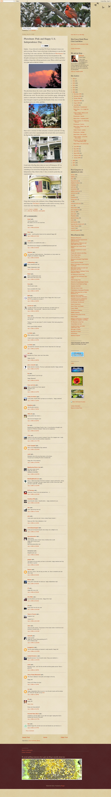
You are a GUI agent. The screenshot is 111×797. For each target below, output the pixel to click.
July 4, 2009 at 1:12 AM (33, 523)
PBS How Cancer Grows (76, 288)
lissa (29, 284)
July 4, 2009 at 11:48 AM (33, 642)
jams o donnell (31, 364)
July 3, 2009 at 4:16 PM (33, 348)
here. (43, 692)
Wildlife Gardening (75, 312)
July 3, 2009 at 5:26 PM (33, 380)
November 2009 (78, 96)
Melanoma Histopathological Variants (79, 282)
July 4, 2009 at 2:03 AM (33, 546)
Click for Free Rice (75, 257)
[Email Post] (41, 209)
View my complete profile (77, 71)
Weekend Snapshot (75, 335)
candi (29, 454)
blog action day (74, 180)
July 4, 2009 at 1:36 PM (33, 670)
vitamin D (73, 228)
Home (45, 737)
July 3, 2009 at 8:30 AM (33, 247)
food (72, 195)
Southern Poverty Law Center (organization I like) (78, 326)
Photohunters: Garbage (79, 132)
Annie (29, 315)
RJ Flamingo (31, 490)
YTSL (29, 435)
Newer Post (26, 737)
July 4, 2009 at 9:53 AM (33, 600)
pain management (75, 209)
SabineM (30, 635)
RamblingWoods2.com (33, 478)
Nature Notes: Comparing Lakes (81, 118)
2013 (74, 83)
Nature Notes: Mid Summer (80, 134)
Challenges (73, 185)
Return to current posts (27, 750)
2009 (74, 92)
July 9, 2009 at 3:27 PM (33, 727)
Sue (28, 425)
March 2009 (77, 153)
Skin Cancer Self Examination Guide (79, 44)
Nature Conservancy (76, 304)
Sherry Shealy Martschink (34, 674)
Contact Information (75, 48)
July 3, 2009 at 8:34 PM (33, 420)
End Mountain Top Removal (77, 302)
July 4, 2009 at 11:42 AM (33, 631)
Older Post (64, 737)
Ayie (29, 723)
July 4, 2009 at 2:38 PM (33, 694)
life (71, 201)
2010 (74, 89)
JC (28, 588)
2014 (74, 81)
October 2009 (77, 98)
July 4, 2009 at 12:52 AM (33, 503)
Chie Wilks (30, 597)
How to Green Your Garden (77, 306)
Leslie (29, 240)
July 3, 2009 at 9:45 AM (33, 257)
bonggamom (31, 647)
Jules (29, 625)
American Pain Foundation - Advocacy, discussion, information (79, 296)
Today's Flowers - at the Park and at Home (80, 137)
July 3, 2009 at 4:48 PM (33, 360)
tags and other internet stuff (77, 224)
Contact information (75, 406)
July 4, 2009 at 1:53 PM (33, 684)
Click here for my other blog (77, 34)
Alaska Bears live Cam (76, 324)
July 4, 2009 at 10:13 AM (33, 621)
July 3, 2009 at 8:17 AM (33, 236)
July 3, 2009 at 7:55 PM (33, 409)
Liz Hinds (30, 333)
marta (29, 664)
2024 (74, 78)
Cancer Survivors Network (77, 262)
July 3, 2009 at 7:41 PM (33, 400)
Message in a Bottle (75, 329)
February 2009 (77, 155)
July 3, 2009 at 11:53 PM (33, 494)
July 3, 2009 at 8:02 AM (33, 227)
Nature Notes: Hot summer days (81, 143)
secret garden (42, 210)
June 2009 (76, 146)
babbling (73, 176)
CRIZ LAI (30, 413)
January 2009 (77, 157)
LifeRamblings (31, 262)
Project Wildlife (74, 308)
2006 (74, 165)
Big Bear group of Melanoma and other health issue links (78, 243)
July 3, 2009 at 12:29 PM (33, 279)
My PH (29, 299)
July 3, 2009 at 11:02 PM (33, 474)
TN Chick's (36, 203)
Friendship (73, 197)
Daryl (29, 232)
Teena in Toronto (32, 614)
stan (29, 507)
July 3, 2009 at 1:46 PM (33, 291)
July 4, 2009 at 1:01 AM (33, 511)
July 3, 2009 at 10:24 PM (33, 449)
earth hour (73, 187)
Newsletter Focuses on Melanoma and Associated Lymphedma (79, 299)
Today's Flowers (74, 226)
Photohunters (59, 53)
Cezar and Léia (31, 385)
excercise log (74, 193)
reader (72, 363)
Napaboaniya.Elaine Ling (34, 467)
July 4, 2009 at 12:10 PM (33, 651)
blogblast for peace (75, 183)
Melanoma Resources (76, 237)
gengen (29, 559)
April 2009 (76, 151)
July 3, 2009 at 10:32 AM (33, 269)
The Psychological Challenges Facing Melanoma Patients (80, 272)
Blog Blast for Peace (76, 331)
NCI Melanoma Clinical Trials (78, 274)
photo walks (74, 213)
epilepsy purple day (75, 191)
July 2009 (76, 105)
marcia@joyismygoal (33, 527)
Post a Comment (30, 730)
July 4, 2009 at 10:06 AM (33, 609)
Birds (72, 178)
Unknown (30, 252)
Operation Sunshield (75, 286)
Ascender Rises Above (33, 713)
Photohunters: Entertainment (80, 107)
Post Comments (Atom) (34, 740)
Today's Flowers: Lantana (79, 130)
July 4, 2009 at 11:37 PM (33, 719)
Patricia (29, 569)
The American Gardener (76, 310)
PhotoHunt (35, 210)
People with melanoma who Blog (78, 253)
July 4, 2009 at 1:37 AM (33, 531)
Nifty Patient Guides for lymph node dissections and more (79, 268)
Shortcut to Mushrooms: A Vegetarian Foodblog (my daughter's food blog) (79, 319)
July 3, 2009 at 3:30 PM (33, 328)
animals (73, 174)
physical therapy (75, 218)
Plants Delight (74, 316)
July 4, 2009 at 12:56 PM (33, 660)
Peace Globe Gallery (76, 255)
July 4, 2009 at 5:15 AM (33, 565)
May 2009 (76, 148)
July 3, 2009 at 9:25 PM (33, 430)
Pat (28, 373)
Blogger (63, 785)
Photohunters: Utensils (79, 116)
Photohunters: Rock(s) (79, 124)
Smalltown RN (31, 499)
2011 (74, 87)
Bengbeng (30, 405)
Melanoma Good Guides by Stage (79, 284)
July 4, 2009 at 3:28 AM (33, 554)
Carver (82, 55)
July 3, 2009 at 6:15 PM (33, 392)
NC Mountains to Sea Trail (77, 322)
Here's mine (30, 704)
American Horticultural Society (78, 314)
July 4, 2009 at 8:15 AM (33, 575)
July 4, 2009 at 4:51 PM (33, 709)
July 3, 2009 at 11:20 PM (33, 485)
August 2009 (77, 103)
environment (74, 189)
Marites (29, 579)
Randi (29, 274)
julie (29, 516)
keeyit (29, 219)
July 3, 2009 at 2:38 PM (33, 311)
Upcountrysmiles (32, 536)
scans (72, 220)
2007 (74, 162)
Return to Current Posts (76, 408)
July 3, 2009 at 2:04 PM (33, 301)
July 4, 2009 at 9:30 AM (33, 592)
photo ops (30, 210)
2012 (74, 85)
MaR (29, 295)
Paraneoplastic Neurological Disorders (80, 290)
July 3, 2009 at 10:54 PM (33, 462)
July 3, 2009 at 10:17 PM (33, 441)
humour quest (74, 199)
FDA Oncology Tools (76, 279)
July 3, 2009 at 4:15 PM (33, 340)
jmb (28, 353)
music (72, 205)
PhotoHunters (74, 333)
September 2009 (78, 100)
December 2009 (78, 94)
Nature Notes (74, 207)
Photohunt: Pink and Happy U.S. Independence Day (80, 141)
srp (28, 689)
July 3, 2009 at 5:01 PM (33, 368)
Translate (33, 30)
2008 (74, 160)
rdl (28, 605)
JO (28, 699)
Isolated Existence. (32, 656)
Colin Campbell (31, 445)
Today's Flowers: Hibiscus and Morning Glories (81, 113)
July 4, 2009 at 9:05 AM (33, 583)
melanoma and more (76, 203)
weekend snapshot (75, 230)
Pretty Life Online (32, 396)
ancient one (30, 305)
